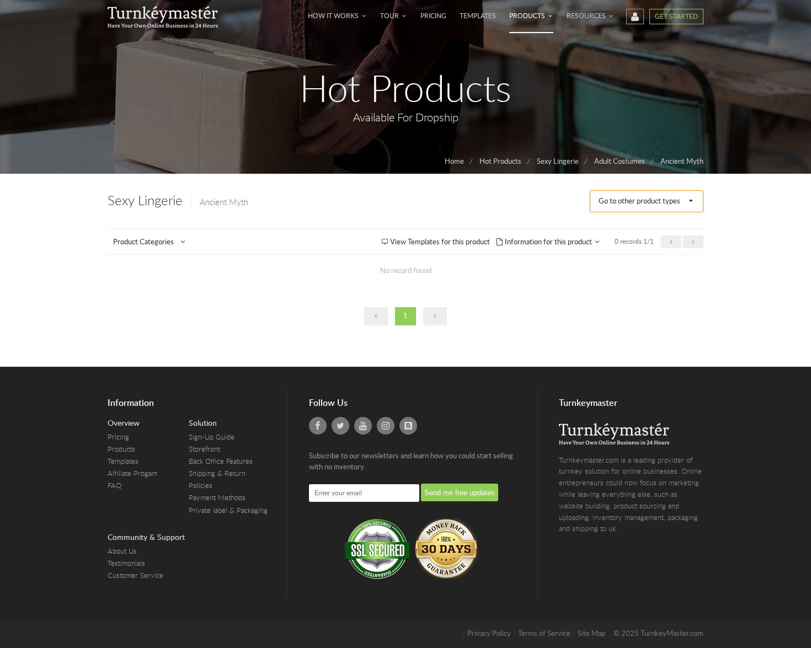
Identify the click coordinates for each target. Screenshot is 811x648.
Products (528, 16)
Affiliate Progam (132, 474)
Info (547, 242)
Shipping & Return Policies (217, 480)
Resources (587, 16)
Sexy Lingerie (558, 161)
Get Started (676, 16)
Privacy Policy (489, 634)
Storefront (204, 449)
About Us (122, 551)
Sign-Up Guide (211, 437)
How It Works (334, 16)
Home (454, 161)
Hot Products (500, 161)
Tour (390, 16)
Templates (478, 16)
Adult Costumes (619, 161)
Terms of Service (544, 634)
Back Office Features (221, 461)
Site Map (591, 634)
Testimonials (126, 563)
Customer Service (135, 576)
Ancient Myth (681, 161)
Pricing (433, 16)
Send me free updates (459, 493)
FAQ (114, 486)
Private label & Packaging (228, 511)
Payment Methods (217, 498)
